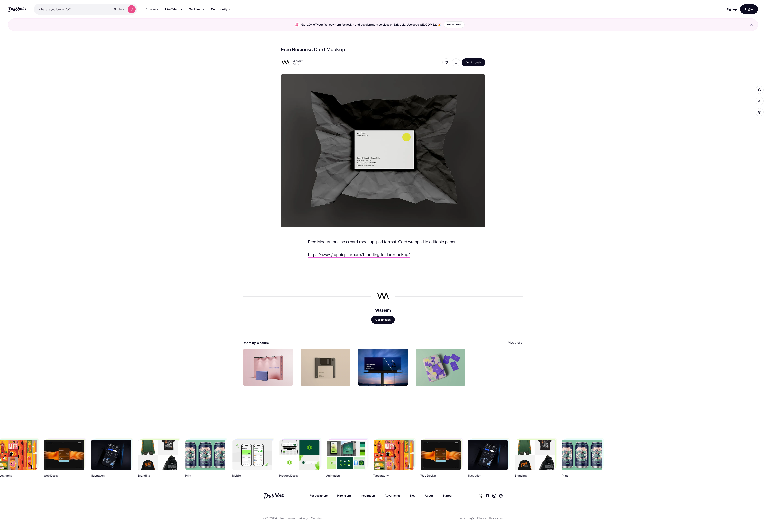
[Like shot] (446, 62)
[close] (751, 25)
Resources (496, 518)
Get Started (454, 24)
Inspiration (368, 495)
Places (481, 518)
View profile (515, 342)
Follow (296, 64)
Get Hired (195, 9)
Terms (291, 518)
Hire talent (344, 495)
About (429, 495)
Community (219, 9)
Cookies (316, 518)
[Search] (132, 9)
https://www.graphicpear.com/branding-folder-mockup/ (359, 254)
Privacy (303, 518)
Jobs (462, 518)
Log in (749, 9)
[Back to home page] (17, 9)
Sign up (732, 9)
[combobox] (73, 9)
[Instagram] (494, 495)
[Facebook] (487, 495)
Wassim (298, 61)
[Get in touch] (269, 378)
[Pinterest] (501, 495)
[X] (480, 495)
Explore (150, 9)
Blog (412, 495)
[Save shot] (456, 62)
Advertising (392, 495)
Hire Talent (172, 9)
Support (448, 495)
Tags (471, 518)
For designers (319, 495)
